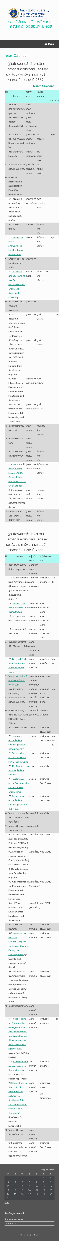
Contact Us (10, 1223)
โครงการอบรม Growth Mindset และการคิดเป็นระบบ (18, 608)
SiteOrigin (34, 1235)
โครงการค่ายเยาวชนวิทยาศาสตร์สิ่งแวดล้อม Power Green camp (15, 246)
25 (15, 1194)
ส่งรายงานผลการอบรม (14, 1219)
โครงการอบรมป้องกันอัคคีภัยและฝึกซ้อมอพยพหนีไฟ (18, 680)
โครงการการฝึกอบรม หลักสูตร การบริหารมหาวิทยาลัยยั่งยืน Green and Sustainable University (16, 284)
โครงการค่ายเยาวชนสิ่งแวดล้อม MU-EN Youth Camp (18, 758)
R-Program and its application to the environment (18, 1066)
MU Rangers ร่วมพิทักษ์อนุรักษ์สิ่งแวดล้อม (18, 770)
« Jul (7, 1202)
